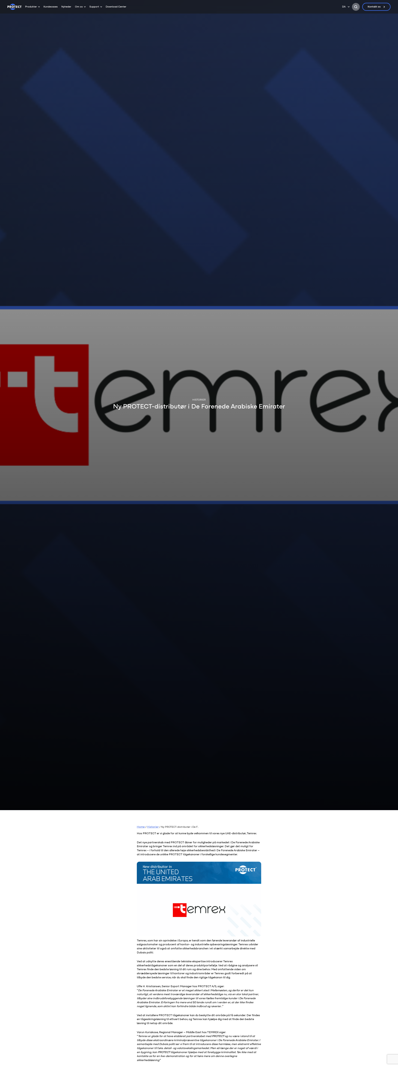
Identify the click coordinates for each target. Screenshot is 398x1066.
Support (94, 7)
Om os (79, 7)
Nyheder (66, 7)
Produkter (31, 7)
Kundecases (51, 7)
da (344, 7)
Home (141, 827)
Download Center (116, 7)
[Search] (356, 7)
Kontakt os (374, 7)
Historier (153, 827)
